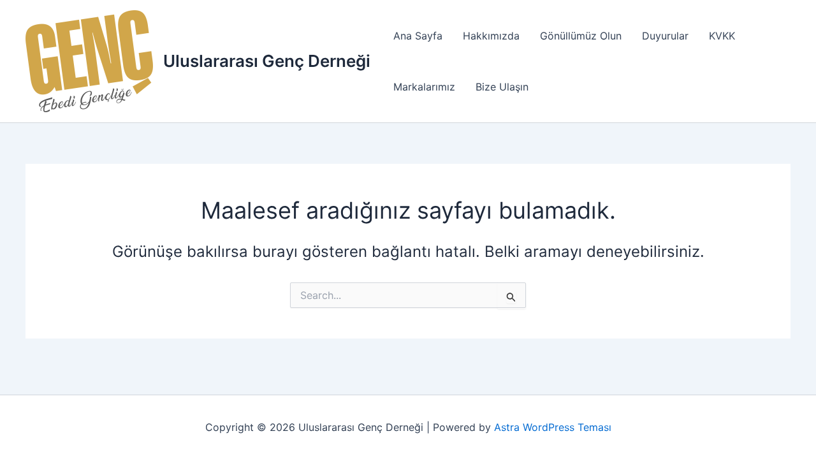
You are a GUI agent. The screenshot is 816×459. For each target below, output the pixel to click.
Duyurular (665, 35)
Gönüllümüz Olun (581, 35)
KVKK (722, 35)
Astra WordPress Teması (552, 427)
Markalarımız (424, 86)
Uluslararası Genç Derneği (266, 61)
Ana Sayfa (417, 35)
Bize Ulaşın (502, 86)
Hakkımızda (491, 35)
